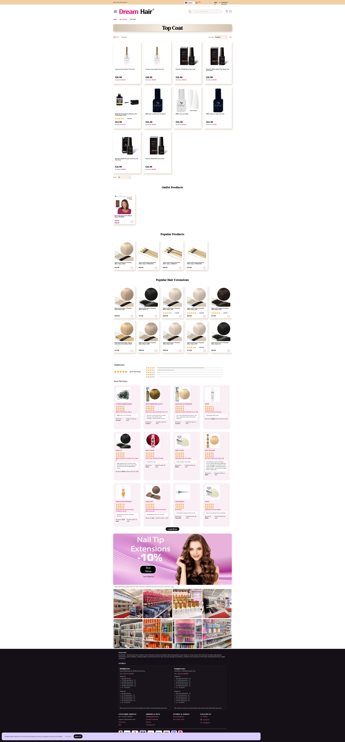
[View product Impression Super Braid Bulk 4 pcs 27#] (153, 402)
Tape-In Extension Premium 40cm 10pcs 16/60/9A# (171, 263)
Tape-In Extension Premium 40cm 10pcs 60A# (123, 263)
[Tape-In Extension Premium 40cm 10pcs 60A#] (124, 251)
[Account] (227, 11)
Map (143, 671)
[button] (198, 2)
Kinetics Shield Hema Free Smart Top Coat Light (217, 70)
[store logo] (137, 11)
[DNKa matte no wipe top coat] (218, 100)
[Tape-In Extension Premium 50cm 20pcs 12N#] (148, 331)
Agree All (78, 736)
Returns (148, 722)
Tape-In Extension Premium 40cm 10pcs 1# (219, 343)
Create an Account (224, 3)
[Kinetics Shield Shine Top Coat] (188, 56)
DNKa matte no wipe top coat (215, 113)
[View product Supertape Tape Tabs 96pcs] (182, 448)
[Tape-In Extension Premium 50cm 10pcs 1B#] (220, 297)
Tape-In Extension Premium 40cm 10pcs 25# (195, 343)
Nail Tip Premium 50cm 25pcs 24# (214, 458)
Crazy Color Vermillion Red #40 (154, 458)
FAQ (120, 725)
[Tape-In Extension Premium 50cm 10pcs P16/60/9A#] (196, 251)
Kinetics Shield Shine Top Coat (185, 69)
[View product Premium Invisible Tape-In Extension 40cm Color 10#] (153, 500)
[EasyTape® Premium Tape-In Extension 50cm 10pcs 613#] (124, 331)
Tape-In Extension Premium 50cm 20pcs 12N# (147, 343)
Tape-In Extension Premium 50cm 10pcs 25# (195, 309)
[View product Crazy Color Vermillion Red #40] (153, 448)
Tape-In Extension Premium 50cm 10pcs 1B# (219, 309)
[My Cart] (230, 11)
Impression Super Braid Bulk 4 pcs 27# (157, 412)
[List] (117, 37)
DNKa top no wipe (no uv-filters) (155, 113)
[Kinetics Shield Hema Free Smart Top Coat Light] (218, 56)
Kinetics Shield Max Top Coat (154, 158)
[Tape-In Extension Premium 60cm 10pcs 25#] (172, 297)
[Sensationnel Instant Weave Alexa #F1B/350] (124, 204)
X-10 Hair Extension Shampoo (213, 412)
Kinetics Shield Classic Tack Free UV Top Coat (126, 159)
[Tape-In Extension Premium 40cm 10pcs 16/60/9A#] (172, 251)
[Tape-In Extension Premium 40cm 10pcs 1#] (220, 331)
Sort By (211, 37)
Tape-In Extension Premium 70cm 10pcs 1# (127, 459)
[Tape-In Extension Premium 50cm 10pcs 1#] (148, 297)
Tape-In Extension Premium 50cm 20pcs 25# (171, 343)
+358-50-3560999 (128, 674)
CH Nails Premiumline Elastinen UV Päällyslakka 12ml (126, 114)
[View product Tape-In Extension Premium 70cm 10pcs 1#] (123, 448)
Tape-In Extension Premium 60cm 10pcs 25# (171, 309)
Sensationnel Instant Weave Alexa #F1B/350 (123, 216)
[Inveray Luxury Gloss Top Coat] (127, 56)
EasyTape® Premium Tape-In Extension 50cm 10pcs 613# (123, 343)
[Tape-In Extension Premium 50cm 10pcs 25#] (196, 297)
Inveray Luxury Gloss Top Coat (124, 69)
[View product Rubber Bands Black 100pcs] (123, 402)
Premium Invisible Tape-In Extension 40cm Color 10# (156, 510)
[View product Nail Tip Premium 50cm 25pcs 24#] (212, 448)
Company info (150, 725)
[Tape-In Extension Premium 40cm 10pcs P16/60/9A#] (148, 251)
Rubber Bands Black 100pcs (124, 412)
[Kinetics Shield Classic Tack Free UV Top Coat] (127, 145)
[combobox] (205, 11)
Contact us (122, 722)
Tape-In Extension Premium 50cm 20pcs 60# (123, 309)
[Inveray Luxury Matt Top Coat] (157, 56)
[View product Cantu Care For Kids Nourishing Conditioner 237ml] (123, 500)
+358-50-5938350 (182, 674)
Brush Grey (178, 509)
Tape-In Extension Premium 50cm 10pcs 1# (147, 309)
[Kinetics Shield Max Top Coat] (157, 145)
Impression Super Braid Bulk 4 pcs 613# (186, 412)
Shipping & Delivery (152, 717)
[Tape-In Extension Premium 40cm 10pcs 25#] (196, 331)
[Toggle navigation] (115, 11)
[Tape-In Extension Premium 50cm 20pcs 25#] (172, 331)
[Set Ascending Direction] (230, 37)
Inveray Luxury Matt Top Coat (154, 69)
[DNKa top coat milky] (188, 100)
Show (115, 177)
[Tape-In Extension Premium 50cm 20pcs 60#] (124, 297)
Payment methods (152, 719)
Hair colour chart (178, 719)
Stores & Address (178, 717)
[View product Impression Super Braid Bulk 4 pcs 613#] (182, 402)
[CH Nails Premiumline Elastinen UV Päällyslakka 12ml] (127, 100)
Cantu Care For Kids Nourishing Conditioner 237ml (125, 510)
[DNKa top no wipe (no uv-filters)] (157, 100)
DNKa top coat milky (182, 113)
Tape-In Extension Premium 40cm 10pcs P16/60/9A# (147, 263)
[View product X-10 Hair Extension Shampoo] (212, 402)
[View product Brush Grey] (182, 500)
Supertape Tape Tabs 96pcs (183, 458)
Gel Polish (123, 19)
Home (115, 19)
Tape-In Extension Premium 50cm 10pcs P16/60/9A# (195, 263)
